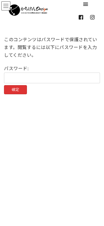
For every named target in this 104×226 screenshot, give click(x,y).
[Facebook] (82, 17)
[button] (87, 4)
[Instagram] (94, 17)
